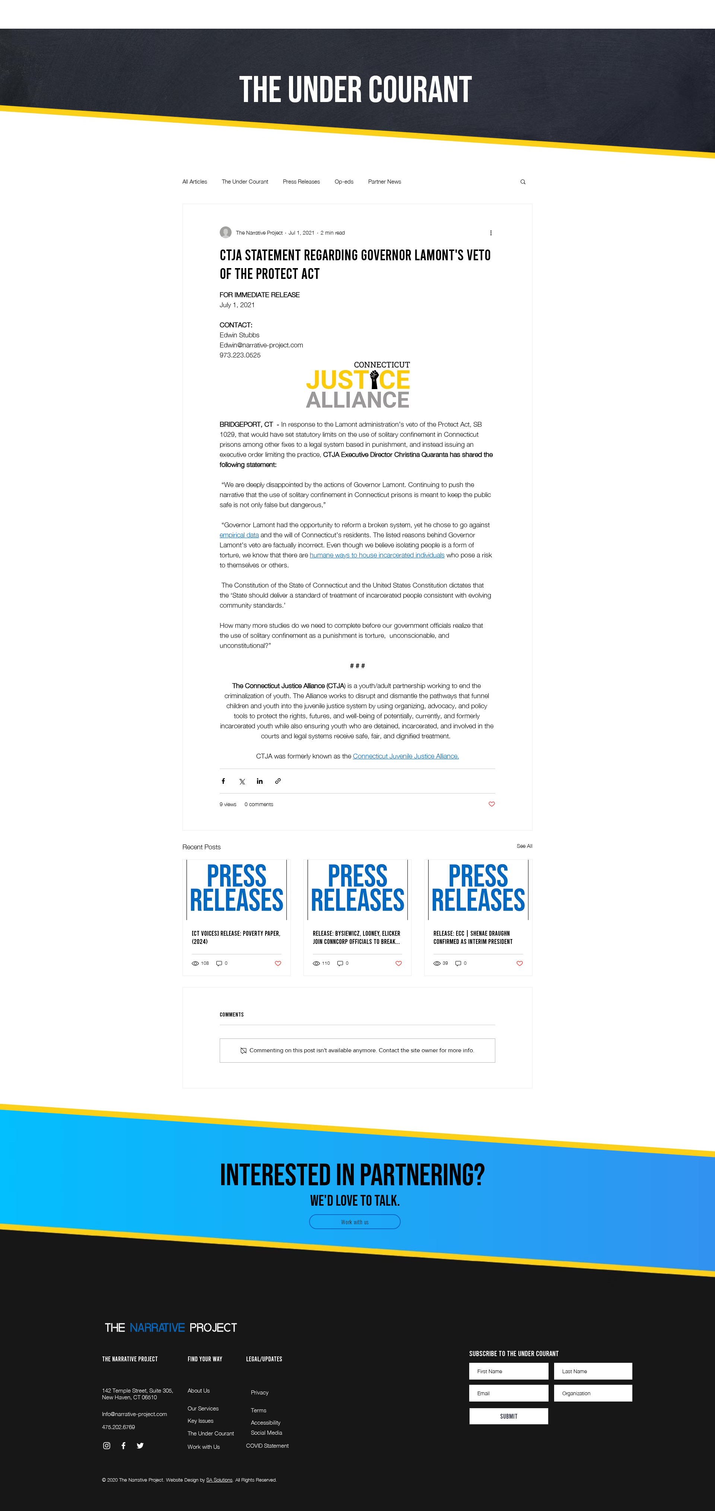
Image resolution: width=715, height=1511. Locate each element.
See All (525, 846)
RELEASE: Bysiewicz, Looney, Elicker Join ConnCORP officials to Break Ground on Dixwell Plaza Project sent (356, 937)
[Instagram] (106, 1445)
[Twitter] (140, 1445)
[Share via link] (278, 781)
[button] (701, 12)
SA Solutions (219, 1480)
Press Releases (301, 181)
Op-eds (344, 181)
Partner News (384, 181)
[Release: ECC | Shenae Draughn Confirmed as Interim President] (478, 890)
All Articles (194, 181)
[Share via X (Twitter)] (241, 781)
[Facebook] (123, 1445)
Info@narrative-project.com (134, 1413)
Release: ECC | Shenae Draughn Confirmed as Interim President (473, 937)
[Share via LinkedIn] (259, 781)
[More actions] (490, 232)
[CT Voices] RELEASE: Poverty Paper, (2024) (236, 937)
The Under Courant (245, 181)
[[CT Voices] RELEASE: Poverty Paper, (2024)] (236, 890)
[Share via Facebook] (223, 781)
